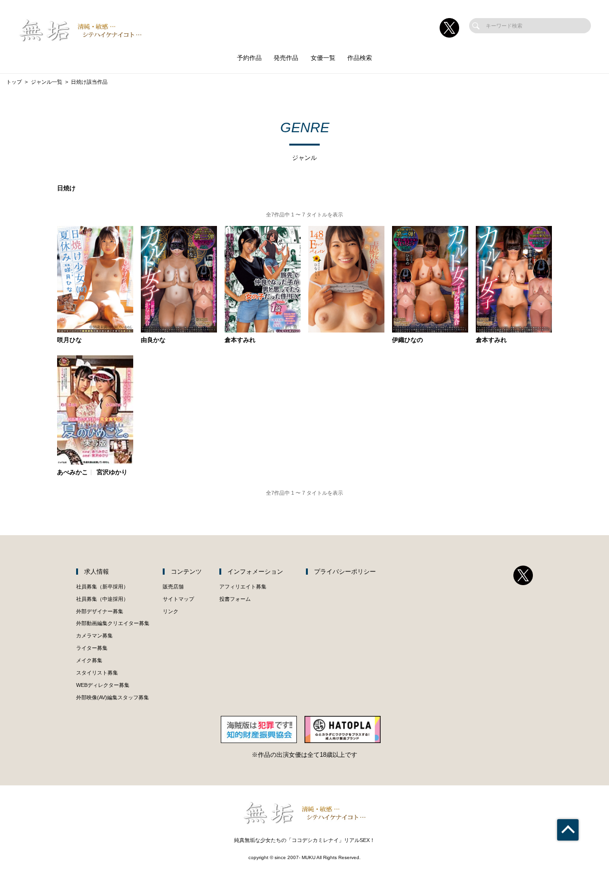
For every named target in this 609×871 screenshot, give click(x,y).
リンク (170, 611)
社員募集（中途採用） (102, 599)
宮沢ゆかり (112, 473)
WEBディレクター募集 (102, 685)
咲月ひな (69, 340)
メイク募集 (89, 660)
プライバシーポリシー (345, 571)
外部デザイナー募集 (99, 611)
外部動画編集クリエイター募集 (112, 623)
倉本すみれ (240, 340)
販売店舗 (173, 586)
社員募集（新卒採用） (102, 586)
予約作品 (249, 57)
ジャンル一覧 (46, 82)
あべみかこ (72, 473)
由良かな (153, 340)
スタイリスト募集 (97, 672)
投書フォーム (235, 599)
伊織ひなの (407, 340)
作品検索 (359, 57)
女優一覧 (323, 57)
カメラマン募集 (94, 635)
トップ (14, 82)
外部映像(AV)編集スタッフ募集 (112, 697)
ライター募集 (92, 648)
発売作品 (286, 57)
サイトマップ (178, 599)
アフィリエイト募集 (242, 586)
